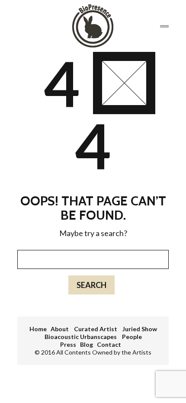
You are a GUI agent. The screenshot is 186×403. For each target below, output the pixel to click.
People (132, 336)
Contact (109, 344)
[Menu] (164, 26)
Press (68, 344)
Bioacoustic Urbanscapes (81, 336)
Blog (86, 344)
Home (38, 329)
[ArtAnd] (92, 26)
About (60, 329)
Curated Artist (96, 329)
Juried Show (139, 329)
